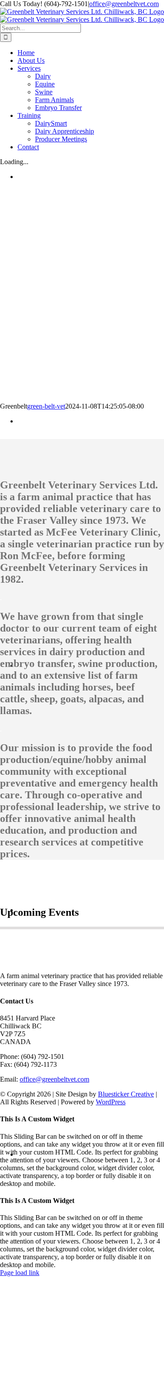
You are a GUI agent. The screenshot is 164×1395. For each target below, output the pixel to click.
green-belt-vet (46, 406)
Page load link (19, 1272)
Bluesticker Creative (126, 1094)
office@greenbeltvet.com (124, 3)
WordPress (111, 1102)
